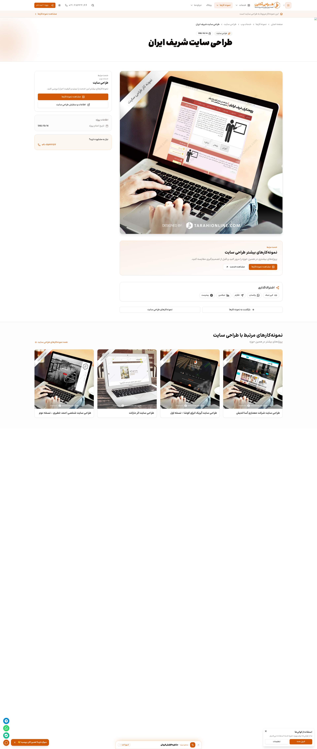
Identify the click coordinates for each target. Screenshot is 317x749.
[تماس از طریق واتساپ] (6, 728)
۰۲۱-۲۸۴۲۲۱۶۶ (49, 144)
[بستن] (266, 731)
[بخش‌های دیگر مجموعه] (288, 5)
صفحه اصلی (277, 24)
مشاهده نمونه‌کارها (47, 14)
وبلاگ (208, 5)
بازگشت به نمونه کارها (239, 310)
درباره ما (198, 5)
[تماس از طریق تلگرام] (6, 721)
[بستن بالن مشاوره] (198, 744)
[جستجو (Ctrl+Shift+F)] (93, 5)
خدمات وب (246, 24)
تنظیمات (276, 741)
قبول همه (301, 741)
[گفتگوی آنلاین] (6, 743)
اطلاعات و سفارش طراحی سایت (71, 105)
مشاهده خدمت (237, 267)
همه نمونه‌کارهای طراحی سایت (53, 342)
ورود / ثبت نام (42, 5)
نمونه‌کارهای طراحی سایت (160, 310)
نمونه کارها (225, 5)
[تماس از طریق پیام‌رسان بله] (6, 735)
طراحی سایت (230, 24)
